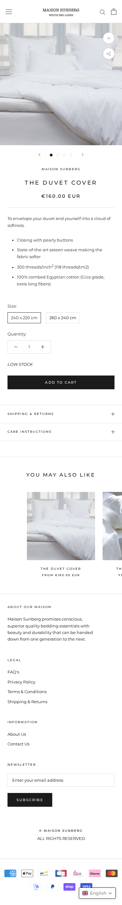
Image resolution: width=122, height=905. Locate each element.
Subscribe (30, 800)
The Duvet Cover (61, 569)
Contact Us (18, 743)
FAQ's (13, 671)
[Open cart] (113, 11)
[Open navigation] (9, 11)
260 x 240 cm (62, 317)
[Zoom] (108, 38)
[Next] (83, 154)
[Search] (102, 11)
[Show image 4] (70, 155)
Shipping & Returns (31, 414)
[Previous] (39, 154)
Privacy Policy (21, 681)
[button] (97, 893)
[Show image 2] (57, 155)
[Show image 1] (51, 155)
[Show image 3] (64, 155)
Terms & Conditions (27, 691)
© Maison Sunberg (61, 831)
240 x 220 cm (24, 317)
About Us (17, 734)
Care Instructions (30, 432)
